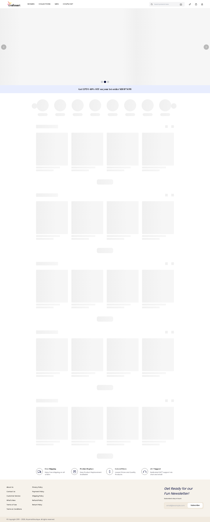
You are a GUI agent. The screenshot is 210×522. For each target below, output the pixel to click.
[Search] (181, 4)
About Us (10, 487)
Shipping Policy (38, 496)
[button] (196, 4)
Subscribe (195, 505)
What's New (11, 500)
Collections (44, 4)
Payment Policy (38, 491)
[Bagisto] (14, 4)
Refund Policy (37, 500)
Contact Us (11, 491)
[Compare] (190, 4)
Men (57, 4)
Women (30, 4)
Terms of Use (12, 505)
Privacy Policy (37, 487)
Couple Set (68, 4)
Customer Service (13, 496)
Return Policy (37, 505)
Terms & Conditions (14, 509)
